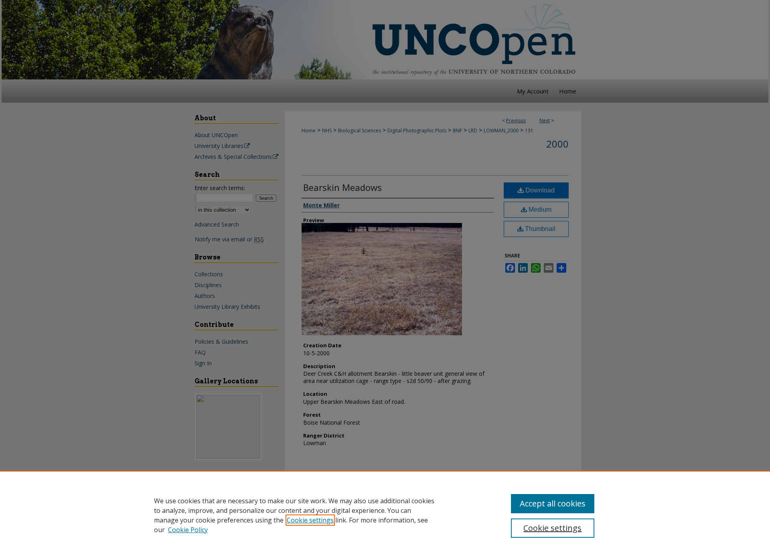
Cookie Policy (188, 529)
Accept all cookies (553, 503)
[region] (385, 515)
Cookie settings (310, 520)
